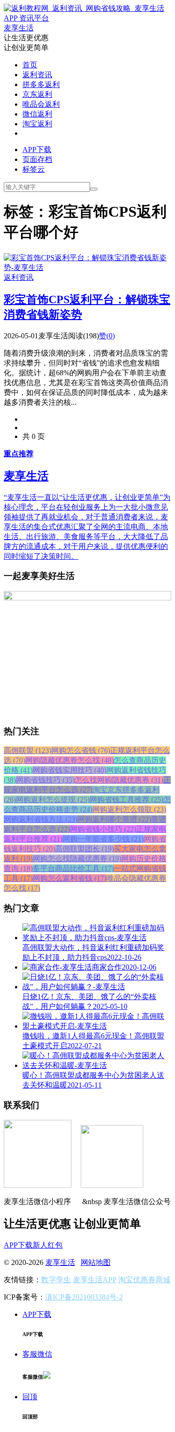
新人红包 (48, 1245)
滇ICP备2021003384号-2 (84, 1297)
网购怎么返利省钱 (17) (69, 878)
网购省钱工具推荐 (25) (126, 800)
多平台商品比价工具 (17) (73, 868)
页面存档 (37, 159)
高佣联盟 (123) (27, 750)
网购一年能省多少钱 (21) (103, 839)
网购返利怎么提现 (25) (53, 800)
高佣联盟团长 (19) (84, 849)
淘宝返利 (37, 124)
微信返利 (37, 114)
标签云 (33, 169)
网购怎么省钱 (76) (80, 750)
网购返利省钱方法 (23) (40, 819)
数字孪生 (56, 1280)
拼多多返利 (41, 84)
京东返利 (37, 94)
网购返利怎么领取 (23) (129, 809)
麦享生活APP (94, 1280)
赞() (107, 336)
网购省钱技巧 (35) (45, 780)
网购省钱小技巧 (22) (103, 829)
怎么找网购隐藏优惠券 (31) (119, 780)
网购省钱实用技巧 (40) (69, 770)
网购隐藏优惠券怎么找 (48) (69, 760)
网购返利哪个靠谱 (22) (114, 819)
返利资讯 (37, 75)
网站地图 (96, 1262)
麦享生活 (60, 1262)
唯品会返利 (41, 104)
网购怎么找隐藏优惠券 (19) (77, 858)
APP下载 (36, 149)
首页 (29, 65)
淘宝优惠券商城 (144, 1280)
